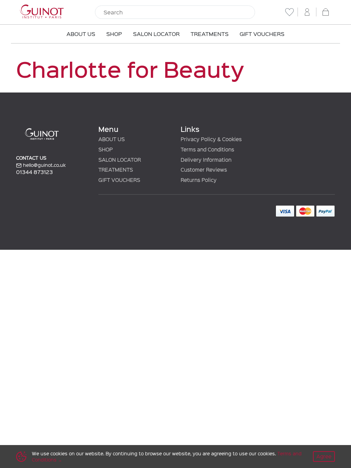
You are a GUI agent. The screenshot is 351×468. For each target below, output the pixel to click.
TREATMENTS (115, 169)
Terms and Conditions (207, 149)
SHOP (105, 149)
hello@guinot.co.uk (44, 165)
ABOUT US (111, 139)
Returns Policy (199, 179)
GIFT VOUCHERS (119, 179)
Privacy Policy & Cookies (211, 139)
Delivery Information (206, 159)
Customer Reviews (204, 169)
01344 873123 (34, 171)
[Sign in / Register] (307, 12)
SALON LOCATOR (119, 159)
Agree (323, 456)
